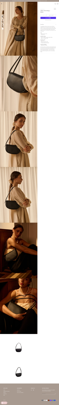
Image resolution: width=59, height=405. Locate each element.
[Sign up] (55, 393)
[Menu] (1, 4)
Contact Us (5, 393)
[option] (2, 12)
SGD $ (4, 400)
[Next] (3, 29)
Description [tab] (42, 24)
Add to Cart (51, 15)
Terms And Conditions (20, 392)
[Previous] (3, 9)
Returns (4, 392)
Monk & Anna (42, 9)
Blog (4, 395)
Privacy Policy (19, 391)
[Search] (55, 4)
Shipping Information (6, 391)
